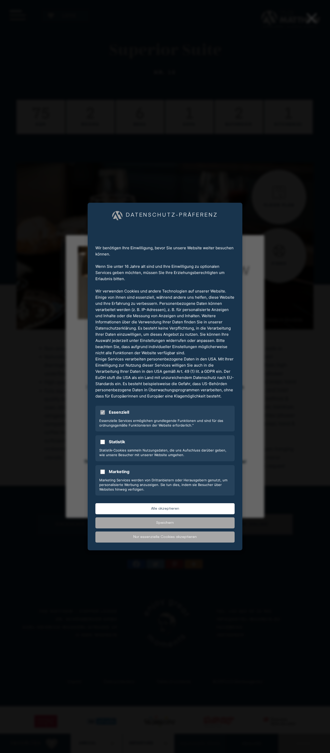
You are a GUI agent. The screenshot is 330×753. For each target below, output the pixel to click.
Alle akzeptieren (165, 508)
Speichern (165, 523)
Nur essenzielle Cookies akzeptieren (165, 537)
